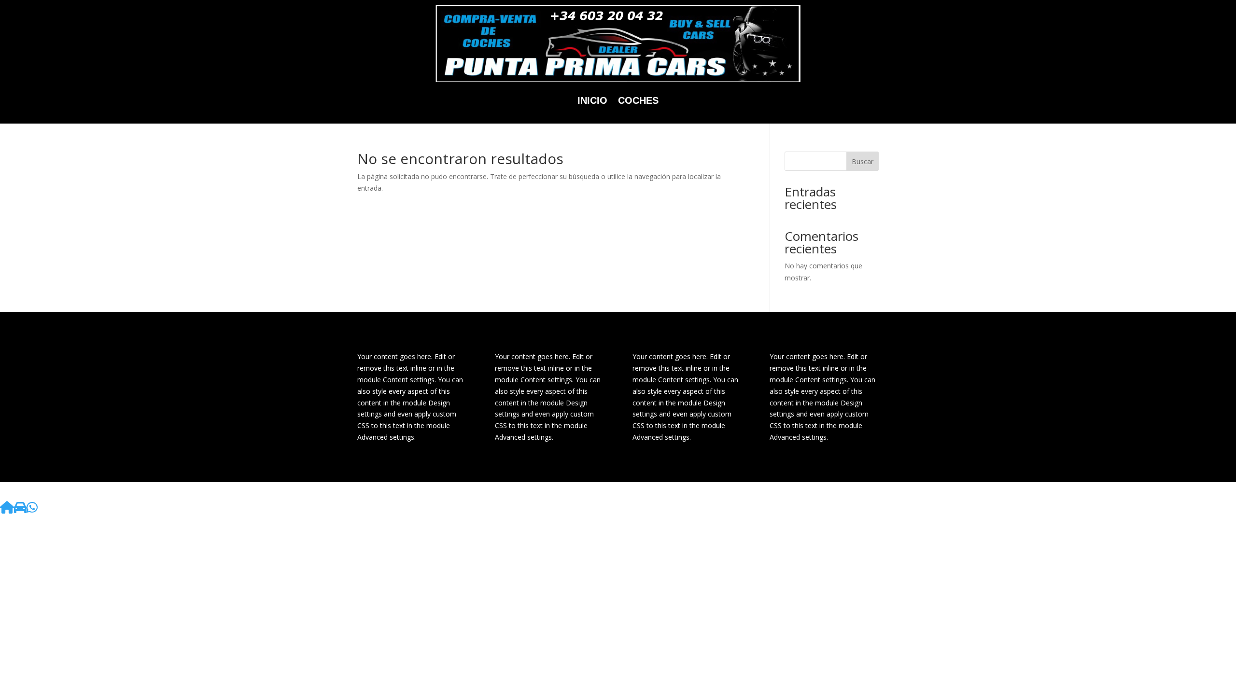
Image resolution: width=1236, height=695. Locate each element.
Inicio (592, 100)
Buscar (862, 161)
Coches (638, 100)
